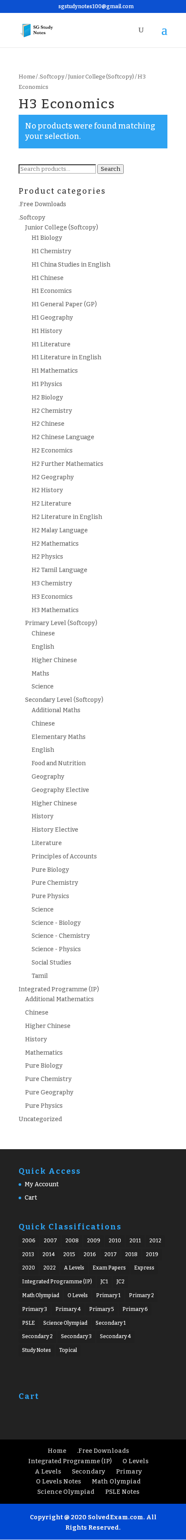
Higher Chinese (54, 660)
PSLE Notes (122, 1492)
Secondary (88, 1471)
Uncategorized (40, 1119)
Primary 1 (108, 1295)
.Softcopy (51, 76)
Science (43, 686)
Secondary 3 (76, 1336)
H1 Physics (47, 384)
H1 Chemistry (51, 251)
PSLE (28, 1323)
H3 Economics (52, 596)
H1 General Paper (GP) (64, 304)
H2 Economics (52, 450)
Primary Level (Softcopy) (61, 623)
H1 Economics (52, 291)
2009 (93, 1241)
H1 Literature (51, 344)
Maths (40, 673)
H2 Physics (47, 556)
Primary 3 (34, 1309)
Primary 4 (68, 1309)
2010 (115, 1241)
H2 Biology (47, 397)
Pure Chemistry (55, 882)
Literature (47, 843)
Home (27, 76)
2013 (28, 1254)
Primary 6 (135, 1309)
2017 (110, 1254)
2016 (89, 1254)
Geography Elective (60, 790)
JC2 (120, 1282)
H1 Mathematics (55, 370)
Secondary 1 (111, 1323)
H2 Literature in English (67, 517)
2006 (28, 1241)
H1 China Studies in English (71, 264)
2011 (135, 1241)
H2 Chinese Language (63, 437)
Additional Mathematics (59, 999)
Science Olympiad (65, 1323)
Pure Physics (50, 896)
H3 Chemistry (52, 583)
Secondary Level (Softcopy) (64, 700)
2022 (49, 1268)
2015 (69, 1254)
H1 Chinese (48, 278)
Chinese (43, 633)
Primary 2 (141, 1295)
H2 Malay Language (60, 530)
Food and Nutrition (59, 763)
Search (110, 169)
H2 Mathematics (55, 543)
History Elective (55, 829)
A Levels (74, 1268)
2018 (131, 1254)
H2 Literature (51, 503)
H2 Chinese (48, 423)
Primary (129, 1471)
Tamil (40, 976)
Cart (31, 1197)
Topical (68, 1350)
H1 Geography (52, 317)
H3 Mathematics (55, 610)
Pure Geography (49, 1092)
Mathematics (44, 1052)
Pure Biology (50, 870)
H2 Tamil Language (59, 570)
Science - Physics (56, 949)
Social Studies (51, 962)
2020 (28, 1268)
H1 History (47, 331)
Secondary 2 (37, 1336)
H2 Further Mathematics (67, 464)
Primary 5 (101, 1309)
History (43, 816)
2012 (155, 1241)
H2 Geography (53, 477)
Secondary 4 (115, 1336)
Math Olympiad (40, 1295)
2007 (50, 1241)
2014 (48, 1254)
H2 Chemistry (52, 411)
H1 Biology (47, 238)
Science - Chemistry (61, 936)
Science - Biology (56, 923)
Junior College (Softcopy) (101, 76)
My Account (42, 1184)
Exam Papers (109, 1268)
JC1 (104, 1282)
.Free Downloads (42, 204)
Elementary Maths (59, 737)
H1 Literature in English (66, 357)
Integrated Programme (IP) (59, 989)
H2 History (47, 490)
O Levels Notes (58, 1481)
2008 (72, 1241)
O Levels (77, 1295)
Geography (48, 776)
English (43, 647)
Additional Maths (56, 710)
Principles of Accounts (64, 856)
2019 (152, 1254)
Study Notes (36, 1350)
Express (144, 1268)
